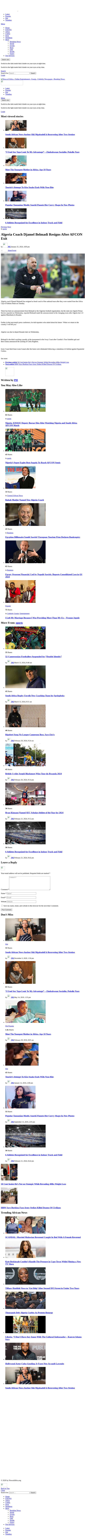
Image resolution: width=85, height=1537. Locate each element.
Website (3, 902)
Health (12, 52)
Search (33, 73)
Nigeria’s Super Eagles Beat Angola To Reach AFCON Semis (32, 462)
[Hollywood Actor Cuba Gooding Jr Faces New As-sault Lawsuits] (44, 1351)
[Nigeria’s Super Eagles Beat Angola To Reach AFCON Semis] (44, 440)
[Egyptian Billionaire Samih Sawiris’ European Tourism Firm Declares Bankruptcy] (44, 514)
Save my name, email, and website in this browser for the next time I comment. (31, 906)
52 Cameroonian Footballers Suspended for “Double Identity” (33, 656)
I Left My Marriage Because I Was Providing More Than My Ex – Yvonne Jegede (42, 618)
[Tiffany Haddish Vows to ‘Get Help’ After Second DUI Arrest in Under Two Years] (44, 1276)
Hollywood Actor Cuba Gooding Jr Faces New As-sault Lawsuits (34, 1364)
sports (9, 419)
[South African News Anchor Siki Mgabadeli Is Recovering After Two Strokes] (44, 125)
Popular (8, 16)
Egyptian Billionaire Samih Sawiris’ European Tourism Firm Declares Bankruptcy (42, 537)
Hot (6, 18)
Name (3, 893)
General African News (15, 496)
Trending (8, 20)
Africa (7, 32)
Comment (5, 889)
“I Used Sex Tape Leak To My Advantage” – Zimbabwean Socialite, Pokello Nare (42, 152)
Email (3, 897)
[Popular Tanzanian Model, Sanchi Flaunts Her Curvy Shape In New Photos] (44, 196)
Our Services (9, 56)
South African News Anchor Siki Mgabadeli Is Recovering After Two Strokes (40, 134)
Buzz (11, 48)
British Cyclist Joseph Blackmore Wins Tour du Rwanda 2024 (33, 774)
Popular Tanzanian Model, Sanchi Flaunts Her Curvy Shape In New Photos (39, 205)
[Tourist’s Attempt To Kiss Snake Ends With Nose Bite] (44, 178)
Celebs (7, 34)
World (12, 44)
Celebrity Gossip (13, 613)
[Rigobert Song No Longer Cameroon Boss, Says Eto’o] (44, 716)
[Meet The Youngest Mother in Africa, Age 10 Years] (44, 161)
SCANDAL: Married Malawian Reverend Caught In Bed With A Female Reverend (43, 1237)
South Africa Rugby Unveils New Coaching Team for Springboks (34, 695)
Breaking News (15, 42)
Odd (11, 50)
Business (10, 533)
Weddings (8, 38)
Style (7, 36)
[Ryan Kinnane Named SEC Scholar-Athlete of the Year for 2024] (44, 794)
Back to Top (5, 1488)
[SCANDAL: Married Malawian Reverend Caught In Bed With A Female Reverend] (44, 1225)
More (7, 40)
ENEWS (8, 30)
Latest (7, 14)
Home (7, 28)
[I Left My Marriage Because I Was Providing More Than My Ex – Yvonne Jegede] (44, 591)
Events (12, 46)
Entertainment (24, 613)
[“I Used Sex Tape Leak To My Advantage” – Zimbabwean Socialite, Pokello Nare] (44, 143)
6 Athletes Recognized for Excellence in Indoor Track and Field (33, 223)
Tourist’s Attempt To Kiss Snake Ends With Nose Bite (29, 187)
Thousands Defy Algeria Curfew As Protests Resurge (29, 1312)
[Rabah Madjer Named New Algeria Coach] (44, 477)
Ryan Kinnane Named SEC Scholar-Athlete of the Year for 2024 (34, 813)
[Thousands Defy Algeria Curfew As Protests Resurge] (44, 1300)
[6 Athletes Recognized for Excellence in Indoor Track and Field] (44, 213)
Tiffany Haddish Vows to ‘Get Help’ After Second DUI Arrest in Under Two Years (42, 1288)
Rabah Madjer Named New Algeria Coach (24, 500)
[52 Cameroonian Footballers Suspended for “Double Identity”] (44, 638)
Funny (12, 54)
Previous (4, 227)
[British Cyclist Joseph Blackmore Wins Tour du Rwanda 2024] (44, 755)
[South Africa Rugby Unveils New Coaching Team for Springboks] (44, 677)
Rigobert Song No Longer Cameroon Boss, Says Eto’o (30, 734)
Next (9, 227)
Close (3, 1490)
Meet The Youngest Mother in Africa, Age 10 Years (28, 170)
